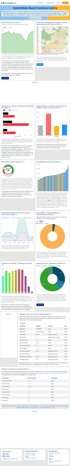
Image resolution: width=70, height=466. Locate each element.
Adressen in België (30, 455)
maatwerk (5, 304)
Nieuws (51, 455)
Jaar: (37, 221)
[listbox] (41, 221)
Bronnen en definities (54, 453)
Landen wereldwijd (30, 458)
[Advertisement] (35, 93)
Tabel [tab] (10, 27)
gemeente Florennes (40, 257)
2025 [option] (41, 221)
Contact (51, 462)
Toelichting (5, 78)
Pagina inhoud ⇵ (36, 18)
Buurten (39, 64)
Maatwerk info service (54, 461)
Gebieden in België (30, 453)
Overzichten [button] (40, 3)
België (26, 150)
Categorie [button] (22, 323)
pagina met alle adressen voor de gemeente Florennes (50, 373)
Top (54, 407)
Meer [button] (58, 3)
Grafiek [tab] (4, 27)
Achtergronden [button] (50, 3)
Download (65, 3)
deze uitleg (14, 187)
